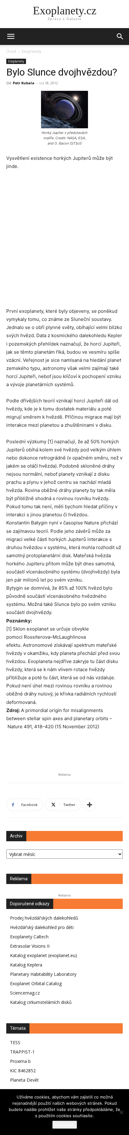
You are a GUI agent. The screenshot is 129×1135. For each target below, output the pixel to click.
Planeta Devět (24, 1080)
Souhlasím (65, 1124)
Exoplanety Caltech (29, 937)
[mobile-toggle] (11, 36)
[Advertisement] (64, 243)
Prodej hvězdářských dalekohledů (44, 918)
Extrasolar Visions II (29, 946)
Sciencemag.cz (25, 993)
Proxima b (20, 1061)
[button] (120, 36)
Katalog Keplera (26, 965)
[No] (121, 1112)
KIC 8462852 (23, 1071)
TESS (15, 1042)
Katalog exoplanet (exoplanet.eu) (43, 955)
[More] (89, 804)
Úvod (11, 51)
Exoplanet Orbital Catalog (36, 983)
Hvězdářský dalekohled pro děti (42, 927)
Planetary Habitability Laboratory (43, 974)
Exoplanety (31, 51)
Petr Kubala (23, 83)
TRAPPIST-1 (22, 1052)
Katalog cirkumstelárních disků (41, 1002)
